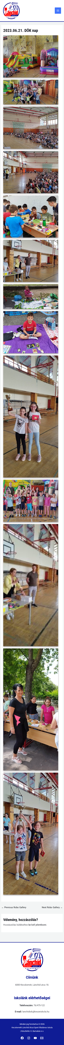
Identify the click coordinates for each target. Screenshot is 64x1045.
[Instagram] (28, 1038)
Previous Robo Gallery (13, 907)
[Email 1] (41, 1038)
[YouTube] (35, 1038)
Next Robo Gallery (52, 907)
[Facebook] (22, 1038)
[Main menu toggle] (58, 10)
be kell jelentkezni (37, 924)
